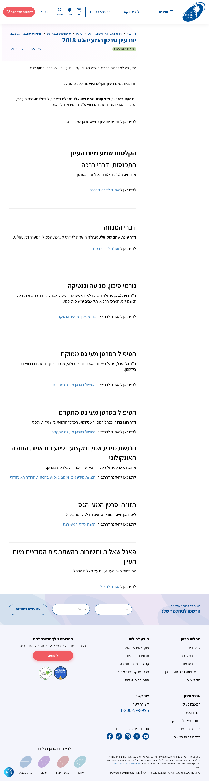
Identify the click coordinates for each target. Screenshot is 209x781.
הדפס (14, 49)
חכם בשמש (192, 712)
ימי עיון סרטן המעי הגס (59, 34)
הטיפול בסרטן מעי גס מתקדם (73, 432)
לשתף (32, 49)
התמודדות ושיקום (137, 680)
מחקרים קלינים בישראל (133, 672)
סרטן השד (193, 647)
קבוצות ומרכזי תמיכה (134, 663)
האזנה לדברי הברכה (105, 190)
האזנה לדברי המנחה (104, 248)
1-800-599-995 (101, 11)
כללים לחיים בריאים (187, 737)
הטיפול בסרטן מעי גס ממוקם (74, 384)
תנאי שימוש (134, 763)
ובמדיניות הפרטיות (120, 763)
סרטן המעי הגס (189, 655)
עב (46, 11)
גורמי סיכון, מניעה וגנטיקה (77, 316)
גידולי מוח (193, 680)
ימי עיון (79, 34)
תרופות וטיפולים (138, 655)
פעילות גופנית (190, 729)
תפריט (163, 11)
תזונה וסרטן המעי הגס (79, 524)
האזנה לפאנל (110, 586)
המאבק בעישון (190, 704)
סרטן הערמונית (189, 663)
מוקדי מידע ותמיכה (135, 647)
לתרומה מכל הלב (22, 12)
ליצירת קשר (130, 11)
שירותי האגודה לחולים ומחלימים (105, 34)
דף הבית (131, 34)
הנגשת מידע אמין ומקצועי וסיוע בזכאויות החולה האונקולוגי (53, 477)
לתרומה (53, 655)
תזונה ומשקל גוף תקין (185, 720)
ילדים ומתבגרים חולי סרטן (182, 672)
